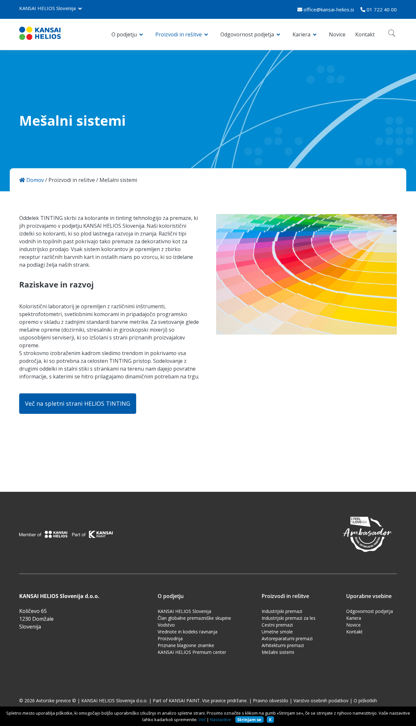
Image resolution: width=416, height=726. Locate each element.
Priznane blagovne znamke (186, 645)
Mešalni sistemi (278, 652)
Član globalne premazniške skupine (194, 618)
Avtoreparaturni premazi (287, 638)
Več (202, 719)
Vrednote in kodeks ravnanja (187, 632)
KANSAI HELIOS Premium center (192, 652)
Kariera (301, 34)
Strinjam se (249, 719)
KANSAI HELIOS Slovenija (47, 8)
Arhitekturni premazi (283, 645)
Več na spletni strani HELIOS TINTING (77, 403)
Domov (34, 180)
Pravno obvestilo (270, 700)
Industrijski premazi (282, 611)
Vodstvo (166, 625)
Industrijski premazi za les (289, 618)
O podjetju (124, 34)
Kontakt (365, 34)
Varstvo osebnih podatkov (320, 700)
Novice (337, 34)
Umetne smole (277, 632)
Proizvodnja (170, 638)
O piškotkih (365, 700)
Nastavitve (220, 719)
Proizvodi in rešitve (178, 34)
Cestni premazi (277, 625)
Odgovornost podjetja (247, 34)
